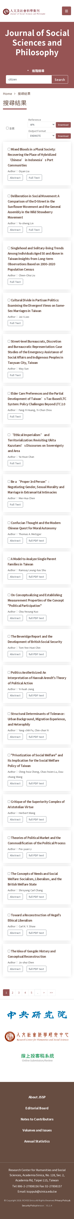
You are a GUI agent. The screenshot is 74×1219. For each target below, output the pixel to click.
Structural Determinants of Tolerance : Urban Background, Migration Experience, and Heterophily (37, 718)
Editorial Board (37, 1108)
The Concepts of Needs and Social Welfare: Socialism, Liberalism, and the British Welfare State (35, 878)
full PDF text (36, 540)
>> (51, 992)
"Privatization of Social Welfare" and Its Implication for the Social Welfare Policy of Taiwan (35, 760)
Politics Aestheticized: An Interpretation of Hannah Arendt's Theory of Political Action (37, 677)
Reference (34, 119)
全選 (11, 128)
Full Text (34, 177)
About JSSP (37, 1097)
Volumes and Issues (37, 1130)
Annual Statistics (37, 1141)
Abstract (15, 177)
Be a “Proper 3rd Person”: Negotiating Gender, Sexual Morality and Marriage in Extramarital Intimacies (36, 486)
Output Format (37, 131)
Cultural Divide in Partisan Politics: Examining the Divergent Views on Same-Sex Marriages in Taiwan (36, 305)
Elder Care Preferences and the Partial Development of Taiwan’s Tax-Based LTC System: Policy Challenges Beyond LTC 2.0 (37, 398)
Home (7, 93)
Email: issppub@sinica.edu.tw (37, 1191)
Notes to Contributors (37, 1119)
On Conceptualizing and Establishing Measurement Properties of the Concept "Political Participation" (36, 600)
